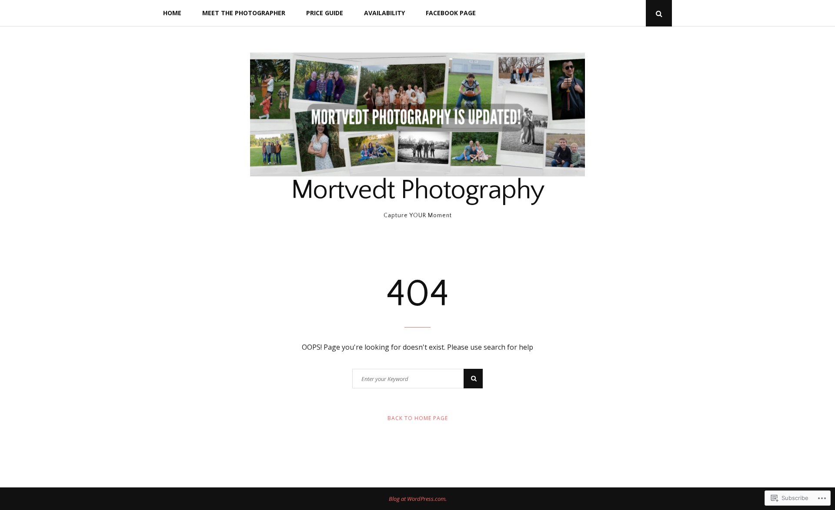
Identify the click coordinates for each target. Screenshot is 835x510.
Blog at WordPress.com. (418, 499)
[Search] (473, 378)
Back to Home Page (417, 418)
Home (172, 13)
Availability (384, 13)
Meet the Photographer (243, 13)
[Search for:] (417, 378)
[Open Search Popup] (659, 13)
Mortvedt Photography (417, 190)
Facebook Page (451, 13)
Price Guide (324, 13)
